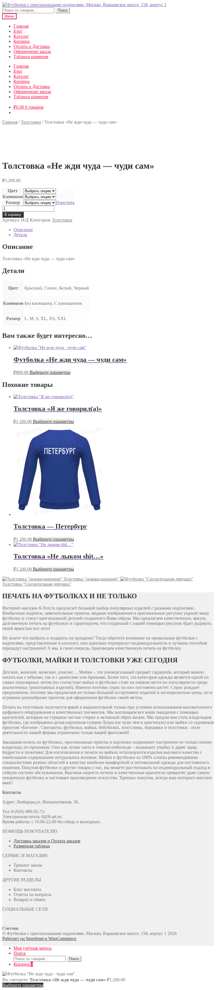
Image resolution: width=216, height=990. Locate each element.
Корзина (22, 41)
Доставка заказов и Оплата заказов (47, 840)
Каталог (21, 36)
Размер (13, 202)
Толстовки (31, 122)
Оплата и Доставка (32, 46)
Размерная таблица (32, 846)
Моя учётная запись (32, 948)
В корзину (12, 215)
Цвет (13, 190)
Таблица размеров (31, 56)
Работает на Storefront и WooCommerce (39, 938)
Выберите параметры (50, 372)
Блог (18, 31)
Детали (20, 234)
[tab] (114, 229)
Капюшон (13, 196)
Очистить (65, 202)
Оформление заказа (32, 51)
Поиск (63, 10)
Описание (23, 229)
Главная (21, 26)
